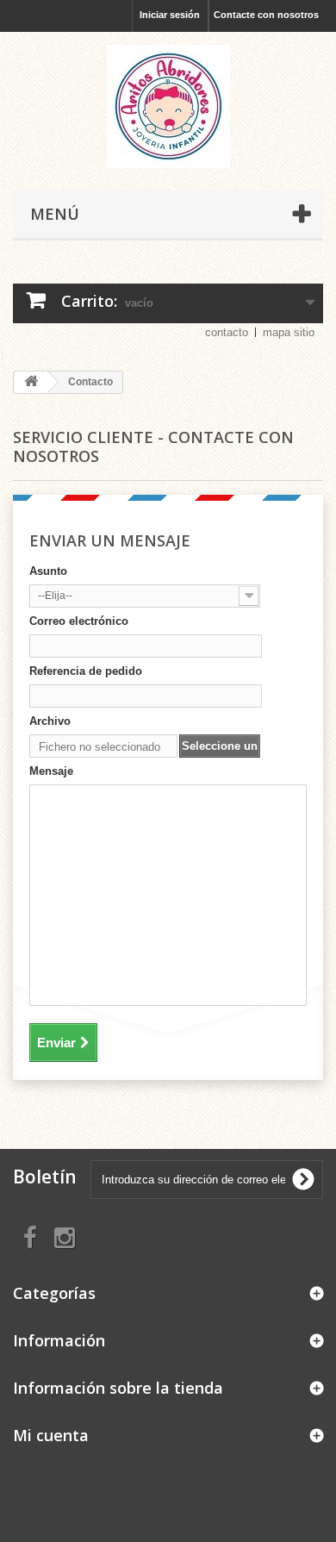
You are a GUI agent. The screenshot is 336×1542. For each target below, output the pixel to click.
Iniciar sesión (170, 14)
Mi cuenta (51, 1435)
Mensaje (51, 771)
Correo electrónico (78, 621)
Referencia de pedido (85, 671)
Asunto (48, 571)
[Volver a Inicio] (31, 382)
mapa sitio (288, 332)
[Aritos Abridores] (168, 106)
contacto (226, 332)
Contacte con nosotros (266, 14)
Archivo (50, 721)
